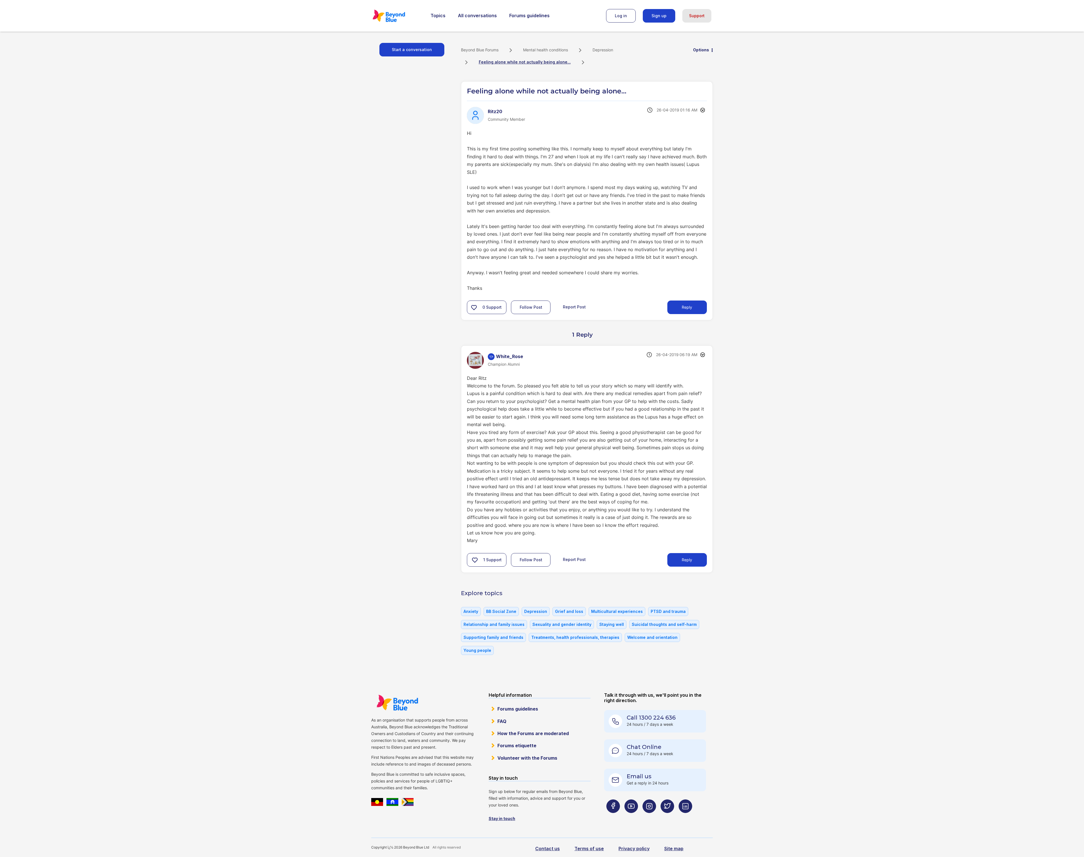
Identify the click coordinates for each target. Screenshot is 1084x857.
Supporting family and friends (493, 637)
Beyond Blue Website (397, 703)
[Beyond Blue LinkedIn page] (685, 817)
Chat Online (644, 747)
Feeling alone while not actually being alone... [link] (525, 62)
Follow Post (531, 307)
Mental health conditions (545, 49)
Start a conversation (412, 49)
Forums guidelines (529, 15)
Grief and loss (569, 611)
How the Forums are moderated (533, 733)
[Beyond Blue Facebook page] (613, 817)
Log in (621, 15)
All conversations (477, 15)
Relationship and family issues (494, 624)
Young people (477, 650)
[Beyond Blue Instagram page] (649, 817)
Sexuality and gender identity (561, 624)
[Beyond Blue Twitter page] (667, 817)
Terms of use (589, 848)
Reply (687, 307)
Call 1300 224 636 (651, 717)
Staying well (611, 624)
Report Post (574, 306)
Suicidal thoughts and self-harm (664, 624)
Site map (673, 848)
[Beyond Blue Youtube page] (631, 817)
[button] (474, 307)
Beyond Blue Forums (396, 16)
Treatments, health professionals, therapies (575, 637)
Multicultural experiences (617, 611)
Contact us (547, 848)
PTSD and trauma (668, 611)
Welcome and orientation (652, 637)
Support (697, 15)
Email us (639, 776)
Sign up (659, 15)
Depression (603, 49)
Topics (437, 15)
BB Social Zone (501, 611)
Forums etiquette (516, 745)
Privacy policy (634, 848)
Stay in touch (502, 818)
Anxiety (471, 611)
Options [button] (701, 49)
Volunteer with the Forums (527, 758)
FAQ (501, 721)
